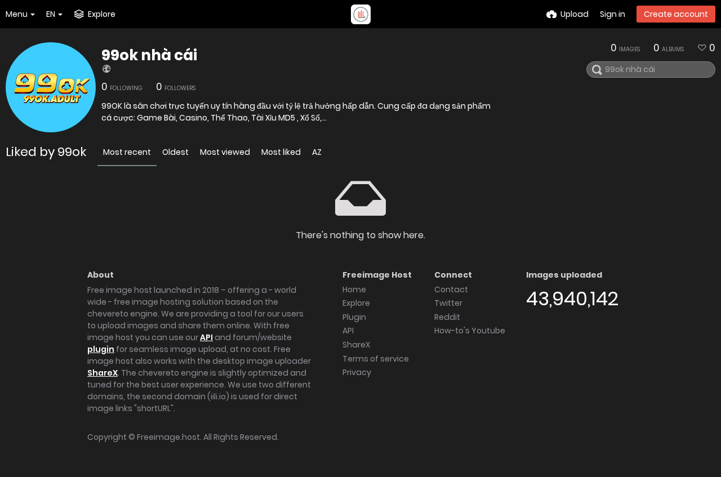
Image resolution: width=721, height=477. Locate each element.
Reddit (447, 317)
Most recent (127, 152)
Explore (356, 303)
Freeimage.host (168, 437)
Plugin (354, 317)
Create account (676, 14)
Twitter (448, 303)
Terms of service (375, 358)
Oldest (175, 152)
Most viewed (225, 152)
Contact (451, 289)
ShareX (102, 372)
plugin (100, 349)
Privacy (356, 372)
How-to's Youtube (469, 330)
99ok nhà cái (149, 55)
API (206, 337)
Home (354, 289)
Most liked (281, 152)
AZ (317, 152)
